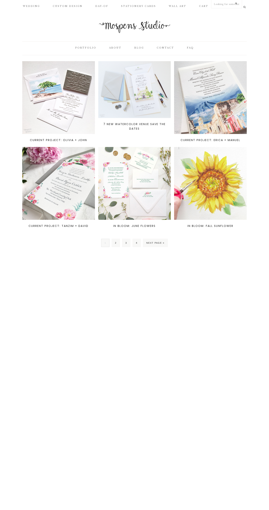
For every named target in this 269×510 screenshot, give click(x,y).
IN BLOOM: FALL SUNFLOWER (210, 226)
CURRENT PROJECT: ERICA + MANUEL (210, 140)
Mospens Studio (134, 26)
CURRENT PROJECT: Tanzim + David (58, 226)
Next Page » (155, 243)
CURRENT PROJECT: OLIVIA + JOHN (58, 140)
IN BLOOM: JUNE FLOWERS (134, 226)
